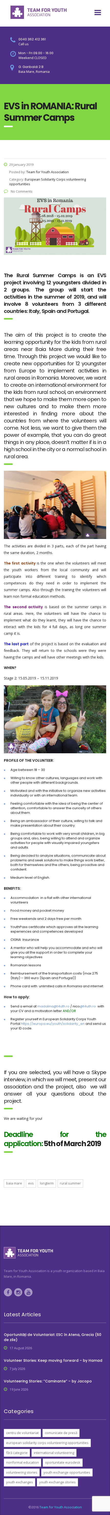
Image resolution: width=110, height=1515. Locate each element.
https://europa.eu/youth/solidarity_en (53, 1023)
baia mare (14, 1183)
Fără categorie (17, 1452)
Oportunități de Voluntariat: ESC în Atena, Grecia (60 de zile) (52, 1337)
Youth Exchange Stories (57, 1482)
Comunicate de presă (61, 1432)
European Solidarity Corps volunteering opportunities (47, 1442)
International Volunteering (54, 1452)
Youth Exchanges (19, 1482)
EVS (31, 1183)
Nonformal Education (22, 1462)
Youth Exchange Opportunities (66, 1472)
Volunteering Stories (21, 1472)
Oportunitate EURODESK (62, 1462)
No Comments (21, 191)
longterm (47, 1183)
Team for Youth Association (60, 1507)
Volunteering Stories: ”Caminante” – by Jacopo (48, 1381)
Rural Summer (70, 1183)
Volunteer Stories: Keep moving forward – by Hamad (53, 1360)
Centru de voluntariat (22, 1432)
